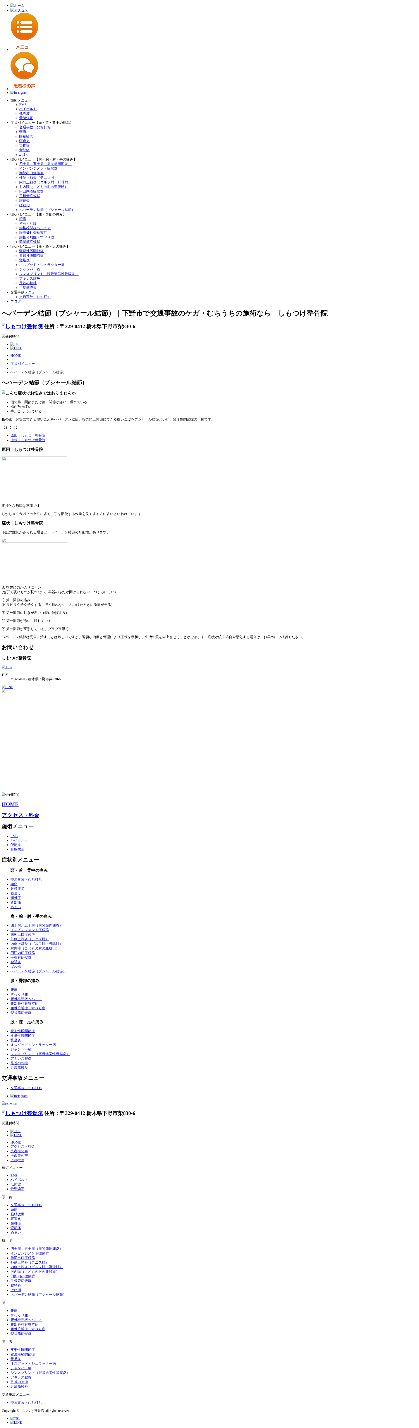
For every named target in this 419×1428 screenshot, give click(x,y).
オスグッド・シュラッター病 (42, 265)
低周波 (24, 113)
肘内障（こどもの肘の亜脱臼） (43, 187)
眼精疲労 (26, 136)
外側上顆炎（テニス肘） (38, 177)
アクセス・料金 (20, 815)
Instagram (17, 1160)
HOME (15, 355)
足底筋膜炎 (28, 287)
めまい (24, 155)
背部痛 (24, 150)
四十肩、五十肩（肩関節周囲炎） (45, 164)
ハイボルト (28, 109)
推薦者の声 (19, 1156)
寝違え (24, 141)
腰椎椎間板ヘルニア (35, 228)
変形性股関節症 (31, 251)
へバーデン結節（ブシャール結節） (47, 210)
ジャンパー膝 (29, 269)
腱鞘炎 (24, 200)
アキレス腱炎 (29, 278)
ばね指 (24, 205)
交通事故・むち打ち (35, 127)
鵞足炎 (24, 260)
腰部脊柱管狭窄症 (33, 232)
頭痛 (22, 132)
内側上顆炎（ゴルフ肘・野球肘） (45, 182)
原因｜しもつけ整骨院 (27, 435)
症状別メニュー (22, 363)
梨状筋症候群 (29, 242)
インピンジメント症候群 (38, 168)
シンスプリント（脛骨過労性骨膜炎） (49, 274)
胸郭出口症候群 (31, 173)
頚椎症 (24, 145)
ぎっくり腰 (28, 223)
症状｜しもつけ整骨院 (27, 440)
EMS (22, 105)
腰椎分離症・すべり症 (36, 237)
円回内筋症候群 (31, 191)
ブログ (15, 301)
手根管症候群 (29, 196)
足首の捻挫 (28, 283)
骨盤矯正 (26, 118)
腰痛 (22, 219)
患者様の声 (19, 1151)
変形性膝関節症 (31, 255)
